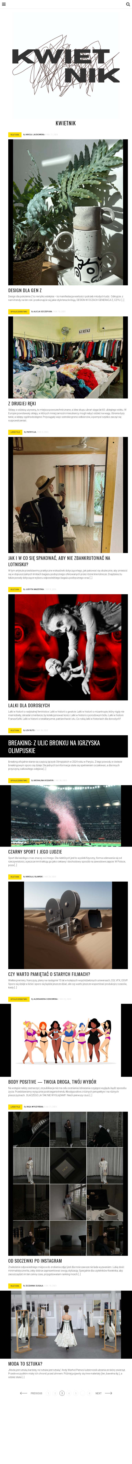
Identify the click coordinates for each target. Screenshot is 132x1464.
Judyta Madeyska (35, 589)
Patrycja (31, 432)
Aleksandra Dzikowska (46, 999)
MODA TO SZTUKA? (25, 1363)
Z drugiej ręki (22, 403)
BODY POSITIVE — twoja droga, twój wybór (52, 1081)
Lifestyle (15, 432)
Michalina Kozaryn (43, 780)
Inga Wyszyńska (35, 1107)
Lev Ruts (30, 730)
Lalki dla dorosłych (29, 705)
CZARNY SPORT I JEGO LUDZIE (35, 851)
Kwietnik (66, 123)
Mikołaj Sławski (34, 877)
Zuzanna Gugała (34, 1286)
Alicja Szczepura (43, 311)
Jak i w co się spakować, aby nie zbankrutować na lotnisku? (59, 561)
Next (99, 1393)
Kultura (15, 135)
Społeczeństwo (19, 312)
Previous (36, 1393)
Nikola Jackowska (35, 135)
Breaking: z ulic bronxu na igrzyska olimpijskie (54, 746)
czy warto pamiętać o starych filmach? (49, 974)
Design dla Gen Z (25, 290)
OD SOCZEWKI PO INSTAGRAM (35, 1260)
